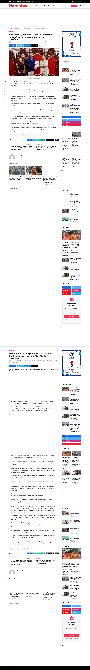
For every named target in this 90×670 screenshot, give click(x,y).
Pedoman (74, 667)
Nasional (32, 5)
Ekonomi (55, 5)
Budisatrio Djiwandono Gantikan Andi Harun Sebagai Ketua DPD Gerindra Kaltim (45, 562)
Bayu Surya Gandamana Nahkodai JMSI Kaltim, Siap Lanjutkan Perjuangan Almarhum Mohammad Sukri (51, 594)
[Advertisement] (45, 18)
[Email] (5, 94)
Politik (37, 5)
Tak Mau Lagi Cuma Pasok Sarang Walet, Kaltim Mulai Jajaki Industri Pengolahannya (16, 179)
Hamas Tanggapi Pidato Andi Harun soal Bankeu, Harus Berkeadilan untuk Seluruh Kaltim (50, 179)
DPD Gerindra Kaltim (24, 134)
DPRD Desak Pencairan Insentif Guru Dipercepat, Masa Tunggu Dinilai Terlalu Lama (16, 594)
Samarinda (65, 242)
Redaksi (14, 1)
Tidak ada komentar (38, 42)
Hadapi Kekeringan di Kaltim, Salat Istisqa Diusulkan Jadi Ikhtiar (74, 90)
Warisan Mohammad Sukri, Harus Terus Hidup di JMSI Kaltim (33, 593)
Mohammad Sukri (19, 548)
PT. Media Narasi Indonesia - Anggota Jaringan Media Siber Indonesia (28, 667)
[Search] (80, 5)
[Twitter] (5, 88)
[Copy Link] (5, 100)
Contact (33, 1)
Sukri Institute (27, 548)
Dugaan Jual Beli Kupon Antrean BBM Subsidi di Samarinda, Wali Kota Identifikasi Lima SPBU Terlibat (75, 72)
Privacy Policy (72, 639)
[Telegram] (5, 97)
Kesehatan (61, 5)
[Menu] (10, 2)
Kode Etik (79, 667)
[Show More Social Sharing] (40, 45)
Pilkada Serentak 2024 (34, 134)
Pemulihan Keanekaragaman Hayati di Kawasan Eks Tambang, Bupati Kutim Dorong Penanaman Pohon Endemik (75, 108)
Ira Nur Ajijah (17, 42)
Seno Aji (41, 134)
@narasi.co (66, 61)
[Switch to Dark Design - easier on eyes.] (78, 5)
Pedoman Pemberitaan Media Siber (23, 1)
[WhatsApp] (5, 91)
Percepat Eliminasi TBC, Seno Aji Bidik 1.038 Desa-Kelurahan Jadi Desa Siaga (33, 179)
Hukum (49, 5)
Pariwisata (12, 350)
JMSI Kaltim (12, 548)
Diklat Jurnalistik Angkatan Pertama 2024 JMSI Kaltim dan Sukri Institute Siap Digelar (21, 148)
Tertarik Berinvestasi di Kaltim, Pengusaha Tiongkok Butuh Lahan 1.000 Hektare (75, 219)
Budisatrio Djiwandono (14, 134)
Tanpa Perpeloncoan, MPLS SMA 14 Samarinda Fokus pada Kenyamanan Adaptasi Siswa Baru (46, 148)
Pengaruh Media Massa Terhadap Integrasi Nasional (75, 194)
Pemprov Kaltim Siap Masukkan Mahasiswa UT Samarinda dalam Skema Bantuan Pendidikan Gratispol (75, 202)
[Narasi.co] (18, 6)
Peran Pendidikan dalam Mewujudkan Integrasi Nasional (75, 210)
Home (16, 28)
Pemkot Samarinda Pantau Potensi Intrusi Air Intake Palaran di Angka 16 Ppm (75, 98)
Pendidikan (43, 5)
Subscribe (74, 5)
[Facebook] (5, 85)
